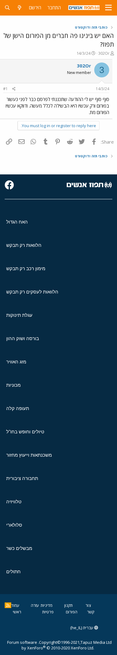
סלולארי (14, 525)
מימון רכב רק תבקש (25, 268)
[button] (108, 8)
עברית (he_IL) (82, 627)
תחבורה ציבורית (22, 478)
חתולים (13, 571)
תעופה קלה (17, 408)
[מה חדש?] (19, 7)
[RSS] (8, 605)
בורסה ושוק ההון (22, 338)
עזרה (35, 605)
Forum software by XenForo (50, 645)
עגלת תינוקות (19, 315)
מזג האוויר (16, 361)
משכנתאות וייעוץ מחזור (29, 455)
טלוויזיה (14, 501)
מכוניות (13, 385)
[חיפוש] (7, 7)
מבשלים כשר (19, 548)
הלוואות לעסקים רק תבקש (32, 291)
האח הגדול (17, 221)
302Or (104, 53)
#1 (5, 88)
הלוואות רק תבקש (23, 245)
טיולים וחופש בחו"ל (25, 431)
